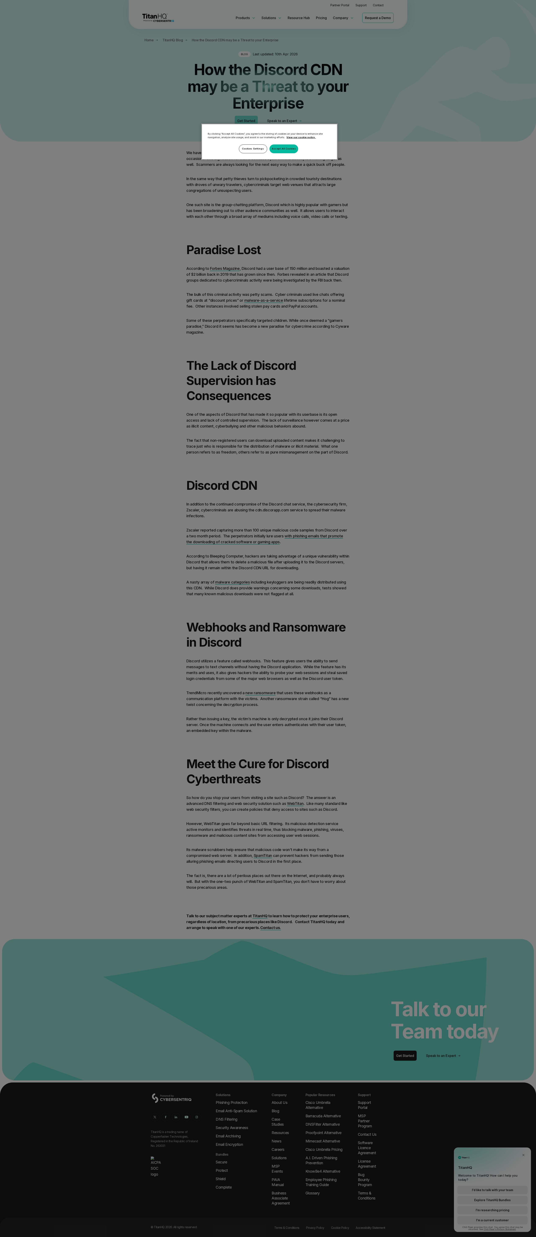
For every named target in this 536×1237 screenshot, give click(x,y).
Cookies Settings (253, 148)
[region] (269, 142)
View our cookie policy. (301, 137)
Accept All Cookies (284, 148)
